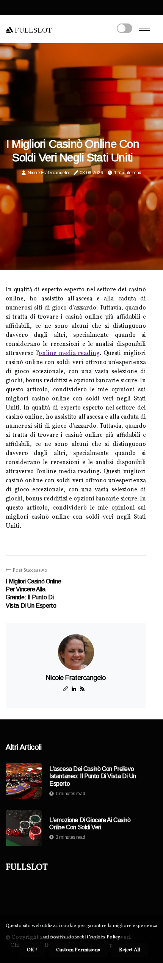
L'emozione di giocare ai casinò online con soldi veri (90, 823)
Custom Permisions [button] (78, 950)
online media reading (69, 353)
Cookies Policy (103, 937)
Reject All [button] (129, 950)
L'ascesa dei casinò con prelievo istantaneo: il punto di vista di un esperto (92, 776)
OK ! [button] (32, 950)
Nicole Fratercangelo (48, 172)
